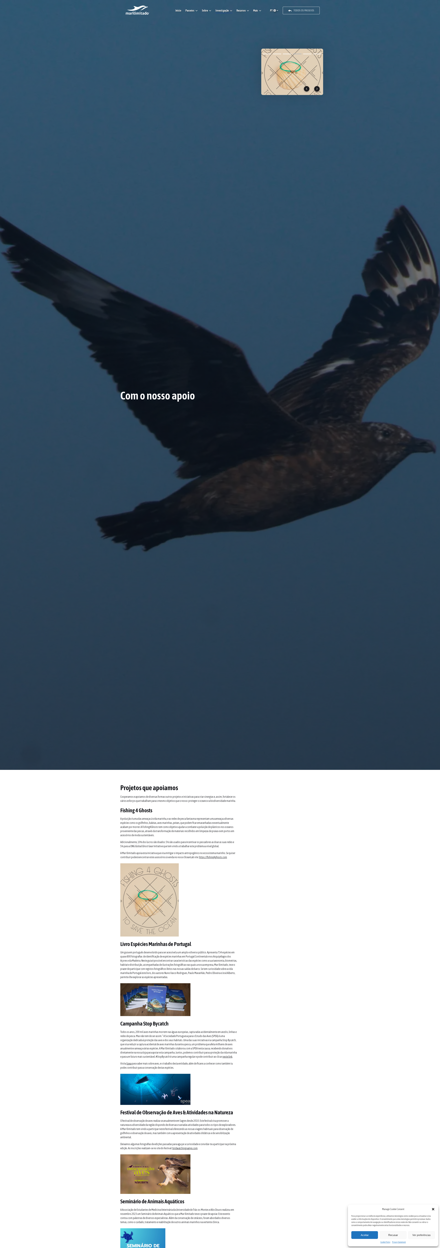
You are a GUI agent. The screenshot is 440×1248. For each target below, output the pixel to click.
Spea (128, 1063)
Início (178, 10)
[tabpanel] (292, 72)
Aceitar (365, 1235)
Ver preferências (421, 1235)
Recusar (393, 1235)
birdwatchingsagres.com (185, 1148)
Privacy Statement (399, 1242)
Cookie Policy (385, 1242)
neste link (227, 1056)
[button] (433, 1209)
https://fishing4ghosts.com (213, 857)
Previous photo (306, 89)
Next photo (317, 89)
